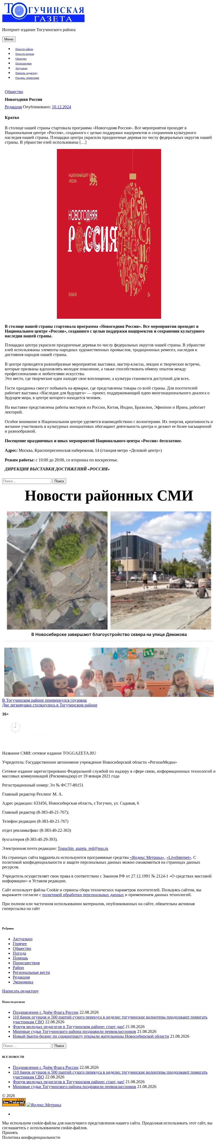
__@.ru (83, 848)
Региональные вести (31, 972)
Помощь (20, 958)
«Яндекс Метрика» (147, 857)
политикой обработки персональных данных (83, 894)
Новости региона (24, 53)
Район (18, 967)
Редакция (13, 107)
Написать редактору (26, 73)
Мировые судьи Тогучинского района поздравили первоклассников (74, 1031)
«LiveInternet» (178, 857)
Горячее (20, 943)
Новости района (24, 49)
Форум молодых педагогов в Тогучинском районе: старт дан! (68, 1026)
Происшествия (23, 63)
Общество (21, 58)
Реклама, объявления (27, 77)
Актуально (21, 68)
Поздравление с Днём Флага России (45, 1012)
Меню (9, 39)
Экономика (23, 982)
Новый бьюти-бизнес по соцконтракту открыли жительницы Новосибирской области (91, 1036)
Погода (19, 953)
